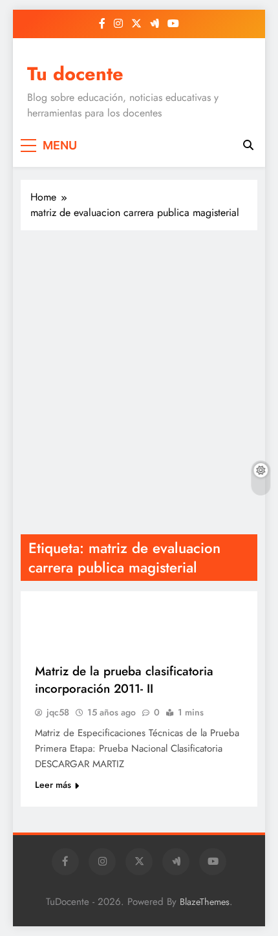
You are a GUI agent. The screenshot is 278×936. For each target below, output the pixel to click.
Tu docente (75, 73)
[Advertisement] (139, 382)
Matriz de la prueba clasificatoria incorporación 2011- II (124, 679)
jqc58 (58, 712)
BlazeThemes (205, 901)
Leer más (53, 784)
